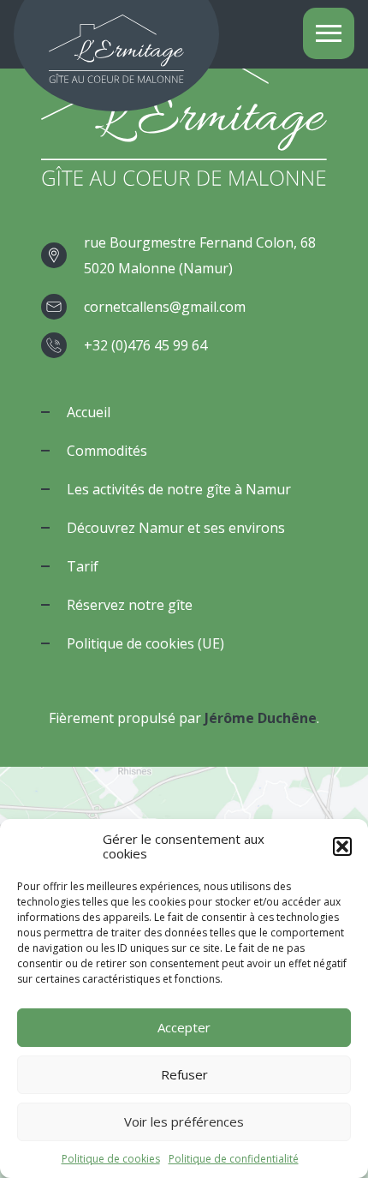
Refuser (184, 1074)
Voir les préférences (184, 1121)
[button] (342, 846)
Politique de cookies (111, 1158)
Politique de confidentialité (234, 1158)
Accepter (184, 1027)
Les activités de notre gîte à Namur (179, 489)
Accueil (88, 412)
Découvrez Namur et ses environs (176, 527)
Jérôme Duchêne (261, 718)
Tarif (82, 566)
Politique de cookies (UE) (145, 643)
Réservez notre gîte (130, 604)
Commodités (107, 450)
